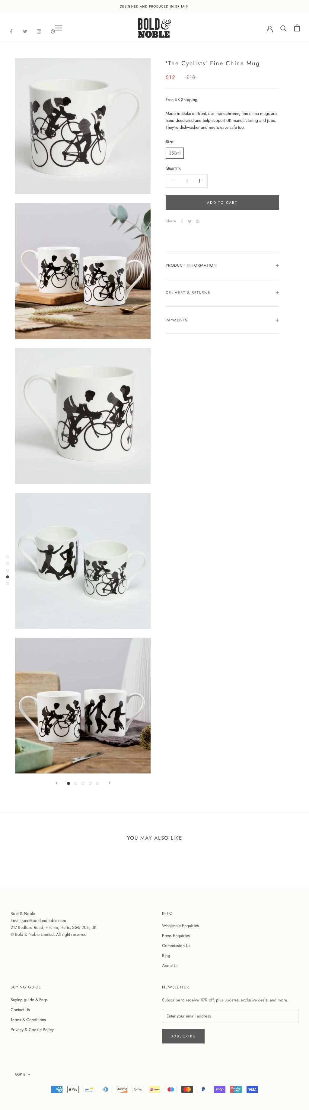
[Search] (283, 28)
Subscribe (183, 1036)
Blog (166, 955)
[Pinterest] (197, 221)
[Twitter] (25, 31)
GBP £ (20, 1074)
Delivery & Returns (188, 292)
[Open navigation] (58, 28)
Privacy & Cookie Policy (32, 1030)
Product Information (191, 265)
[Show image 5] (97, 783)
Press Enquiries (176, 936)
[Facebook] (11, 31)
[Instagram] (39, 31)
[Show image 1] (68, 783)
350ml (174, 153)
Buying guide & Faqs (29, 1000)
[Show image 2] (75, 783)
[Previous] (57, 783)
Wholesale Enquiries (180, 926)
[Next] (109, 783)
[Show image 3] (82, 783)
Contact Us (20, 1010)
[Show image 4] (90, 783)
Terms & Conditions (28, 1020)
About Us (170, 965)
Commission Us (176, 945)
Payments (176, 320)
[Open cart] (297, 27)
